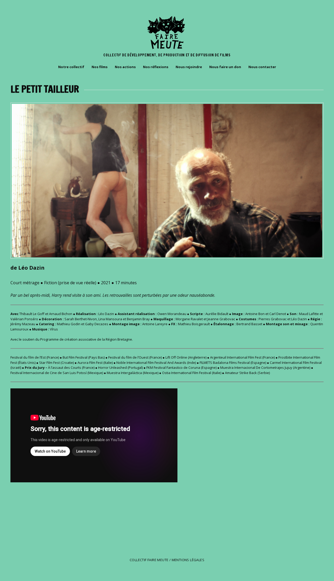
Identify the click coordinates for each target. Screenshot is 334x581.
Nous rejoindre (189, 66)
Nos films (100, 66)
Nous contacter (262, 66)
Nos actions (125, 66)
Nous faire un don (225, 66)
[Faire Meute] (167, 49)
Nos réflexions (155, 66)
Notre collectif (71, 66)
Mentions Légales (188, 560)
